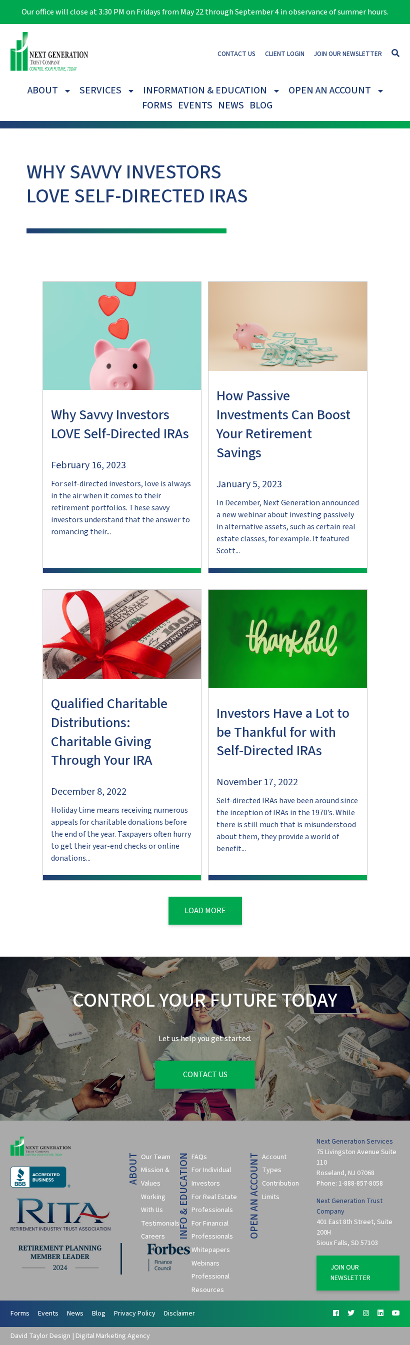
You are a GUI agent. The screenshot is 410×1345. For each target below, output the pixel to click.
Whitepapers (211, 1250)
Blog (261, 105)
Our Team (155, 1157)
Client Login (284, 53)
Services (101, 90)
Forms (157, 105)
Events (195, 105)
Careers (153, 1237)
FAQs (199, 1157)
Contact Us (237, 53)
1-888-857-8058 (360, 1184)
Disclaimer (179, 1314)
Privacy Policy (135, 1314)
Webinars (206, 1264)
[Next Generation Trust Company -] (49, 53)
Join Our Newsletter (348, 53)
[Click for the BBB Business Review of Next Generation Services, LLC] (40, 1186)
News (231, 105)
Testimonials (160, 1224)
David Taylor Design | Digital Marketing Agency (80, 1336)
